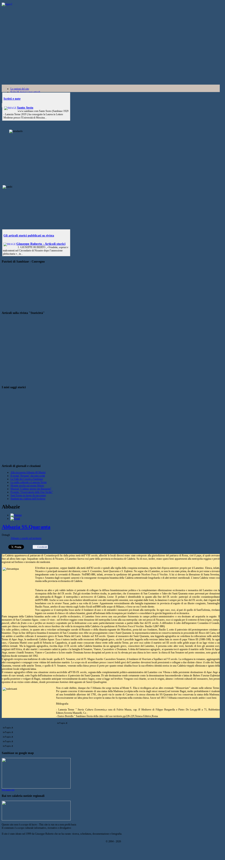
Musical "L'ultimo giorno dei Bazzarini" (30, 488)
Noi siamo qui (8, 790)
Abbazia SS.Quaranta (26, 527)
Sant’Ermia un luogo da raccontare (28, 495)
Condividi (42, 547)
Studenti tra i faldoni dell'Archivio (27, 498)
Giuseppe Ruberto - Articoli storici (40, 243)
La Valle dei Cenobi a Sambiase (26, 478)
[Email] (15, 518)
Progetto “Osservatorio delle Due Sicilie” (31, 492)
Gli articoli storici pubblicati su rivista (28, 235)
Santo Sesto (25, 107)
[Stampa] (16, 515)
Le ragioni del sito (19, 88)
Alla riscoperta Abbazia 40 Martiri (28, 472)
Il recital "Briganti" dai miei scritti (27, 475)
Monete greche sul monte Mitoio (27, 485)
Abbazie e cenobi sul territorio (25, 538)
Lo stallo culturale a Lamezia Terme (28, 482)
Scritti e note (11, 98)
